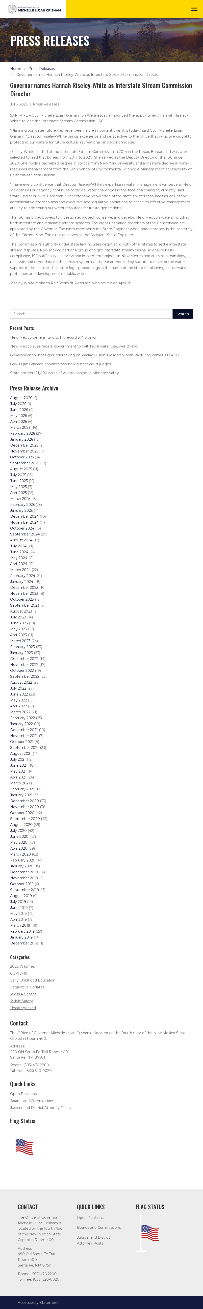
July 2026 (18, 404)
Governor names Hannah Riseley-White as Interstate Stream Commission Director (88, 74)
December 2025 (24, 445)
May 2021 (18, 771)
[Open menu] (194, 9)
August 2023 (21, 611)
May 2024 (18, 558)
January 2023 (21, 653)
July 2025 (18, 475)
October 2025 (22, 457)
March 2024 (20, 570)
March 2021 (20, 783)
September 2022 (24, 676)
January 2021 (21, 795)
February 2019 (22, 931)
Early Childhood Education (32, 980)
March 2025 (20, 498)
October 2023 (22, 599)
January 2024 (21, 581)
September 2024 (25, 534)
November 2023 (24, 593)
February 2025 (22, 504)
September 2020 (25, 819)
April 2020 (18, 848)
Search (183, 314)
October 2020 (22, 813)
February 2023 (22, 647)
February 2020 (22, 860)
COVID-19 (18, 973)
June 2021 (18, 765)
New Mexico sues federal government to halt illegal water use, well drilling (74, 346)
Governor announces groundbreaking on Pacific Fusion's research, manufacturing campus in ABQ (94, 355)
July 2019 (18, 902)
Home (15, 68)
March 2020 (20, 854)
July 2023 (18, 617)
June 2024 (19, 552)
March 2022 (20, 712)
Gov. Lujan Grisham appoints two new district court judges (60, 364)
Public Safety (21, 1001)
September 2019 (24, 890)
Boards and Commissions (32, 1101)
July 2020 (18, 830)
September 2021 (24, 747)
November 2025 (24, 451)
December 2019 (24, 872)
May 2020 (18, 842)
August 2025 (21, 469)
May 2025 (18, 487)
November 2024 (24, 522)
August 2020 (21, 824)
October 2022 (22, 670)
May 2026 (18, 415)
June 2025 (19, 481)
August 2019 (21, 896)
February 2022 (22, 718)
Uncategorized (23, 1008)
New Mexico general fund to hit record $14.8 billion (54, 337)
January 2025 (21, 510)
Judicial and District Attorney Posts (40, 1107)
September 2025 (24, 463)
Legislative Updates (27, 987)
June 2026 (19, 410)
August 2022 (21, 682)
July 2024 (18, 546)
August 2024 (21, 540)
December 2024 (24, 516)
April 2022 (18, 706)
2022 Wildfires (22, 966)
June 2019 (19, 907)
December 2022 (24, 658)
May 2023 (18, 629)
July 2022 (18, 688)
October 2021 (21, 741)
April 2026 (18, 421)
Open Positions (23, 1094)
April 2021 (18, 777)
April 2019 (18, 919)
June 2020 (19, 836)
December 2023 (24, 587)
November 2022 (24, 664)
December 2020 (24, 801)
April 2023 (18, 635)
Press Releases (41, 68)
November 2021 (24, 736)
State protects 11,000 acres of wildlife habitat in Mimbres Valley (64, 373)
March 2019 (20, 925)
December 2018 (24, 943)
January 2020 (21, 866)
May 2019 (18, 913)
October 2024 (22, 528)
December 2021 (24, 730)
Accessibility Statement (38, 1302)
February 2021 (22, 789)
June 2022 (19, 694)
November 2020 (24, 807)
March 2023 (20, 641)
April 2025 (18, 493)
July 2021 (18, 759)
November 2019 (24, 878)
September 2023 (24, 605)
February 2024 (22, 575)
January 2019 (21, 937)
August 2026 (21, 398)
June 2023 (19, 623)
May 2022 (18, 700)
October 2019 (22, 884)
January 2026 (21, 439)
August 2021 (21, 753)
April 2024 (18, 564)
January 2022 (21, 724)
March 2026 (20, 427)
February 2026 (22, 433)
